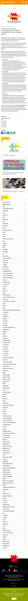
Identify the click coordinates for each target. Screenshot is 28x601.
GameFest (14, 320)
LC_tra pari (3, 126)
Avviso (14, 234)
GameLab (14, 323)
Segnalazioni (14, 489)
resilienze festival (14, 474)
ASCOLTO (14, 225)
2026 (14, 206)
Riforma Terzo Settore (14, 480)
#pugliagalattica (14, 204)
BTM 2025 (14, 249)
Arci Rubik (14, 215)
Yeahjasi (14, 547)
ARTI (2, 119)
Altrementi (14, 210)
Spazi (14, 491)
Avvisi (14, 232)
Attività (14, 228)
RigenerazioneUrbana (14, 482)
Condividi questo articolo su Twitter (5, 133)
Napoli (14, 400)
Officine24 (14, 407)
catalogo (14, 264)
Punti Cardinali (14, 452)
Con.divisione (14, 284)
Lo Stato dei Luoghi (14, 361)
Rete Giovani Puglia (14, 476)
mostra (14, 390)
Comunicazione (14, 282)
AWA (14, 236)
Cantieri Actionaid (14, 258)
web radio (14, 534)
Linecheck (14, 359)
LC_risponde (3, 125)
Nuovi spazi (14, 403)
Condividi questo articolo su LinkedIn (8, 133)
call (14, 253)
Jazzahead (14, 338)
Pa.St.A (14, 411)
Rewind (14, 478)
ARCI (14, 212)
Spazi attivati (14, 493)
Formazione (14, 312)
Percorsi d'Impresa (14, 420)
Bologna (14, 243)
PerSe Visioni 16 (14, 424)
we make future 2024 (14, 532)
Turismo (14, 517)
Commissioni (14, 269)
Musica (14, 396)
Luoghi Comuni (14, 366)
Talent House (14, 508)
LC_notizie (3, 123)
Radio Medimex (14, 465)
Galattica (14, 318)
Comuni (14, 279)
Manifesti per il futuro (14, 368)
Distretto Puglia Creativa (14, 297)
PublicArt (14, 439)
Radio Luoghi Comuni (14, 463)
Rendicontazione (14, 472)
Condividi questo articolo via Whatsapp (11, 133)
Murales (14, 394)
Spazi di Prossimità (14, 495)
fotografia (14, 314)
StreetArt (14, 502)
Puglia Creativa (14, 441)
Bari (14, 241)
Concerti (14, 286)
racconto (14, 459)
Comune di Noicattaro (14, 277)
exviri (14, 308)
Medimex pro (14, 381)
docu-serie (14, 299)
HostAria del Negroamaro (14, 327)
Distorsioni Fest (14, 295)
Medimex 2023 (14, 377)
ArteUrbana (14, 219)
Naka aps (14, 398)
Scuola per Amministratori (14, 487)
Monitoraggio (14, 387)
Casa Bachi (14, 262)
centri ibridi (14, 266)
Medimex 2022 (14, 374)
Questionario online (14, 457)
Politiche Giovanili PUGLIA (14, 433)
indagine (14, 331)
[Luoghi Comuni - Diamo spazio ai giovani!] (8, 2)
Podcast (14, 429)
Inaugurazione (14, 329)
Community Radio (14, 271)
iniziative (14, 336)
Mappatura (14, 370)
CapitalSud (14, 260)
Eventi (14, 303)
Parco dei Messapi (14, 418)
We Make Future (14, 530)
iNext (14, 333)
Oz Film (14, 409)
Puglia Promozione (14, 446)
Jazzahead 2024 (14, 340)
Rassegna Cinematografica (14, 467)
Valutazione (14, 524)
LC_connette (4, 121)
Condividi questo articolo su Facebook (2, 133)
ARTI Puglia (14, 223)
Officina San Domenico (14, 405)
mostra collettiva (14, 392)
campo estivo (14, 256)
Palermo (14, 413)
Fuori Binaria (14, 316)
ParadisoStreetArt (14, 416)
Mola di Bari (14, 385)
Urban (14, 519)
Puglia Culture (14, 444)
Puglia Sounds (14, 448)
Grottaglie (14, 325)
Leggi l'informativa (6, 593)
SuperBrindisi (14, 504)
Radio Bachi (14, 461)
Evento (14, 305)
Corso (14, 288)
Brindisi (14, 245)
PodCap (14, 426)
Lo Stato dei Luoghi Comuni (14, 364)
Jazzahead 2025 (14, 342)
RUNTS (14, 485)
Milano (14, 383)
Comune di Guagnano (14, 275)
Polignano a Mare (14, 431)
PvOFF (14, 454)
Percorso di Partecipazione (14, 422)
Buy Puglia (14, 251)
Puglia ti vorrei (14, 450)
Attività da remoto (14, 230)
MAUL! (14, 372)
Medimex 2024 (14, 379)
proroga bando (14, 437)
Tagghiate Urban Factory (14, 506)
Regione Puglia (14, 470)
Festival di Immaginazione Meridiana (14, 310)
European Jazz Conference (14, 301)
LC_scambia (14, 353)
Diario (14, 292)
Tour (14, 513)
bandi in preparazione (14, 238)
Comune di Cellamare (14, 273)
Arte (14, 217)
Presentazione (14, 435)
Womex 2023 (14, 541)
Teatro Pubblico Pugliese (14, 511)
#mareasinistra (14, 202)
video (14, 526)
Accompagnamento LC (6, 118)
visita (14, 528)
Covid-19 (14, 290)
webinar (14, 537)
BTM (14, 247)
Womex (14, 539)
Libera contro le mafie (14, 357)
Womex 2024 (14, 543)
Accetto (14, 598)
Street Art (14, 500)
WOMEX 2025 (14, 545)
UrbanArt (14, 521)
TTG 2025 (14, 515)
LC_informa (3, 122)
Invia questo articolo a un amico (14, 133)
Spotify (14, 498)
